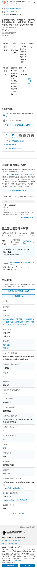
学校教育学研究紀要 (13, 8)
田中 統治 (6, 348)
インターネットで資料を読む (11, 540)
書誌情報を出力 (11, 144)
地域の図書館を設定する (18, 190)
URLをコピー (13, 137)
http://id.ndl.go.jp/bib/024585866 (16, 500)
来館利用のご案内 (27, 242)
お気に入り (6, 137)
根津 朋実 (6, 345)
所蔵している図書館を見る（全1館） (18, 125)
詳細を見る (30, 80)
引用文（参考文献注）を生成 (15, 141)
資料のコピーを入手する (9, 543)
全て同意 (28, 566)
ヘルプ (20, 186)
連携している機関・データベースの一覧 (19, 174)
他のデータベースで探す (13, 149)
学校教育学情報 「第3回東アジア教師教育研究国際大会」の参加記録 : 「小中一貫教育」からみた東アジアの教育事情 (18, 322)
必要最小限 (10, 566)
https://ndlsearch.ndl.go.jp (13, 488)
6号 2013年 (10, 11)
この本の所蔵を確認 (24, 217)
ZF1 (4, 448)
